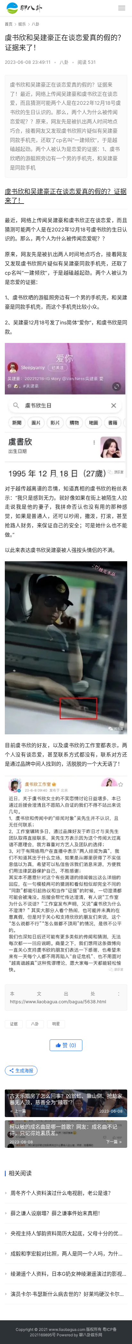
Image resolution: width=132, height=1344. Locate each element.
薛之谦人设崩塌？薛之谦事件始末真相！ (57, 1213)
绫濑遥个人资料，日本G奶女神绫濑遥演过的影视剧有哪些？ (69, 1274)
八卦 (64, 62)
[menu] (122, 8)
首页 (8, 24)
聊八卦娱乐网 (90, 1334)
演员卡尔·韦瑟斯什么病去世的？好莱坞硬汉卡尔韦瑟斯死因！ (69, 1294)
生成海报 (23, 1070)
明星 (56, 1024)
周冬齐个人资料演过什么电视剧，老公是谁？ (62, 1193)
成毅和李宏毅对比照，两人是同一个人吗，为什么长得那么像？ (69, 1253)
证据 (14, 1024)
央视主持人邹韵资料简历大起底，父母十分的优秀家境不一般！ (69, 1233)
